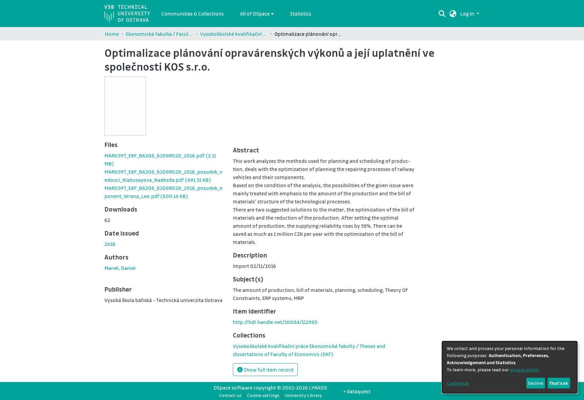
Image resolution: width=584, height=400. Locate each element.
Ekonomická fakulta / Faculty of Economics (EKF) (159, 33)
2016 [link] (110, 244)
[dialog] (509, 367)
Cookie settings (263, 395)
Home (112, 33)
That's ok (558, 383)
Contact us (230, 395)
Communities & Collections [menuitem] (192, 13)
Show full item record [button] (268, 369)
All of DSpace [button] (255, 13)
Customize (458, 383)
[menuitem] (257, 13)
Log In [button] (467, 13)
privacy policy (524, 369)
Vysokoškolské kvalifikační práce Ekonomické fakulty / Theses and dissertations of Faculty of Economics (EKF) (234, 33)
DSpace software (233, 387)
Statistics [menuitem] (300, 13)
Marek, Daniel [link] (120, 268)
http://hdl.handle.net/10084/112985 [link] (275, 322)
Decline (535, 383)
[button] (453, 13)
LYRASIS (318, 387)
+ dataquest (356, 391)
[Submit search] (442, 13)
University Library (303, 395)
